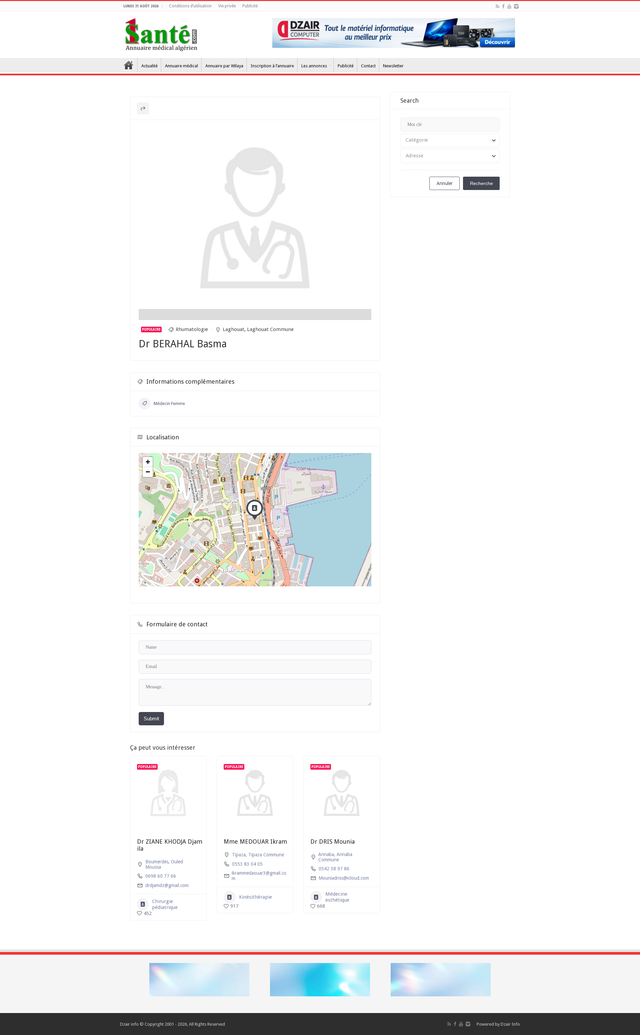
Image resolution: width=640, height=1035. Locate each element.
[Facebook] (503, 6)
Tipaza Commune (266, 854)
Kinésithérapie (255, 897)
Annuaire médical (181, 65)
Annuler (445, 183)
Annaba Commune (335, 857)
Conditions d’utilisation (190, 6)
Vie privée (227, 6)
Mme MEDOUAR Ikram (255, 841)
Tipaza (239, 854)
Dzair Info (510, 1024)
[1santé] (161, 33)
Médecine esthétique (337, 897)
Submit (151, 718)
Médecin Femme (169, 403)
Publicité (250, 6)
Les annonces (314, 65)
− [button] (148, 472)
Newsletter (393, 65)
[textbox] (450, 140)
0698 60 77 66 (160, 876)
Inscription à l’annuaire (272, 65)
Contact (368, 65)
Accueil (128, 65)
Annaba (326, 854)
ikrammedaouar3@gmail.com (259, 875)
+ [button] (148, 462)
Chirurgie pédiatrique (165, 904)
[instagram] (516, 6)
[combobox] (450, 140)
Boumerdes (156, 861)
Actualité (149, 65)
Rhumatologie (192, 329)
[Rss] (497, 6)
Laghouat (233, 329)
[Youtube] (509, 6)
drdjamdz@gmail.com (167, 885)
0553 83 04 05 (247, 864)
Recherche (481, 183)
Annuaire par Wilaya (224, 65)
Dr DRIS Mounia (332, 841)
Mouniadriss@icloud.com (344, 878)
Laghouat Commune (270, 329)
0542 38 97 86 (334, 868)
